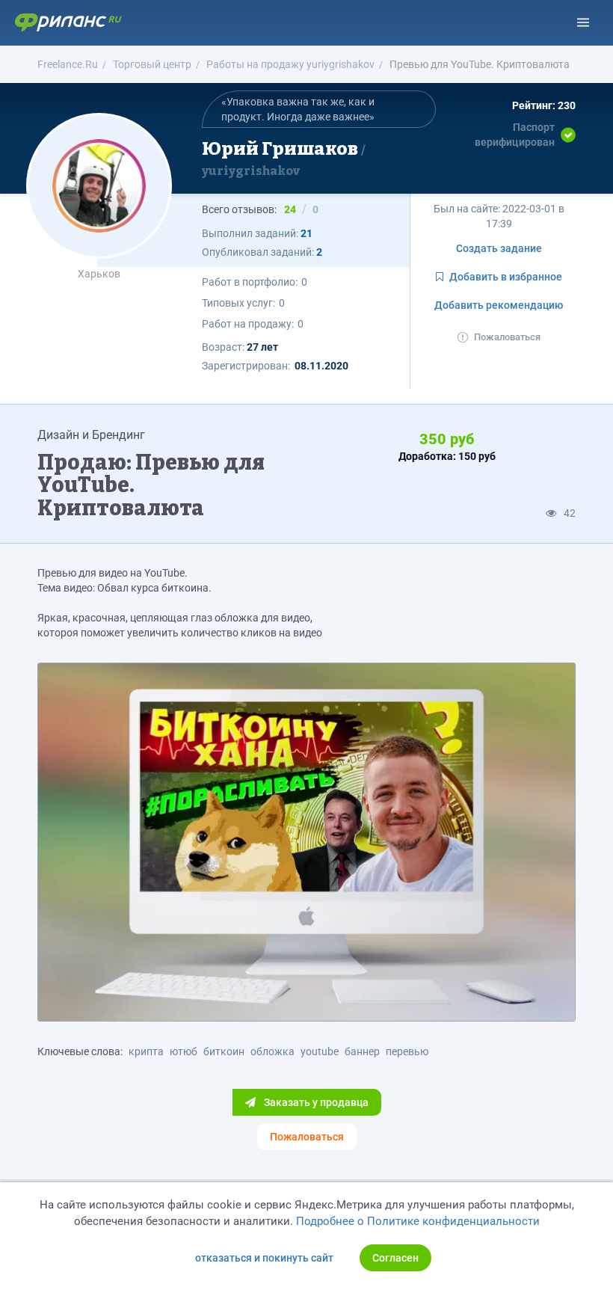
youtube (320, 1051)
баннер (362, 1051)
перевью (407, 1051)
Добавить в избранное (505, 277)
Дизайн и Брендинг (91, 435)
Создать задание (499, 248)
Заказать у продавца (315, 1102)
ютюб (183, 1051)
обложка (272, 1051)
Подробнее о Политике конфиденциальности (418, 1221)
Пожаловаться (507, 337)
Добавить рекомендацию (498, 305)
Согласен (395, 1258)
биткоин (223, 1051)
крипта (146, 1051)
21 (306, 233)
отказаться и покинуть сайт (264, 1258)
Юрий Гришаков (281, 157)
